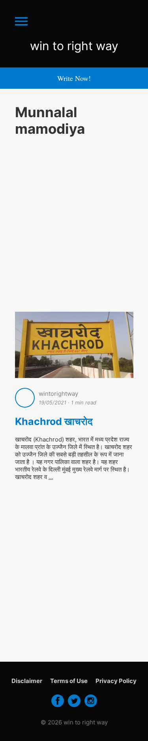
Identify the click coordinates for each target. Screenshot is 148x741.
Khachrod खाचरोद (54, 421)
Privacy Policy (116, 681)
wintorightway (58, 393)
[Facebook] (57, 706)
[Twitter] (74, 706)
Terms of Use (69, 681)
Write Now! (74, 78)
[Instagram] (90, 706)
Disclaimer (26, 681)
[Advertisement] (74, 223)
